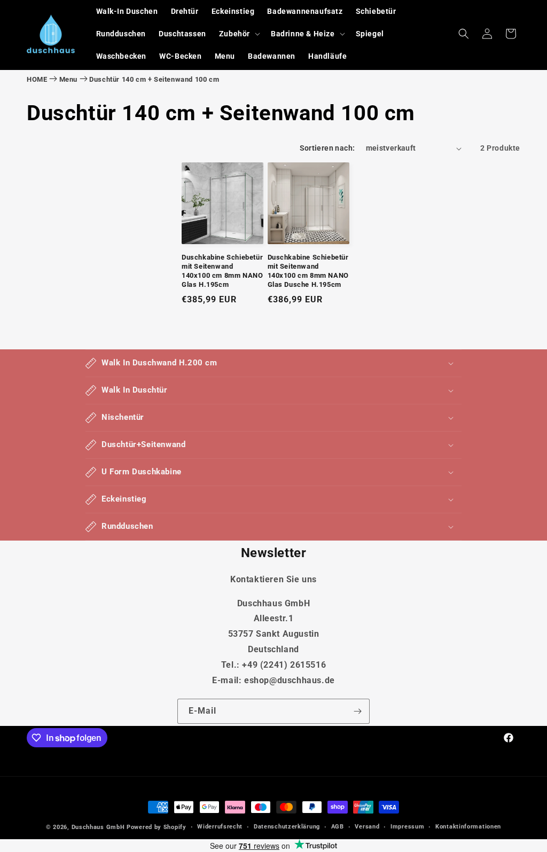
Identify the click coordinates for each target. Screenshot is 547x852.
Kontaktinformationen (468, 826)
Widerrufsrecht (220, 826)
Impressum (407, 826)
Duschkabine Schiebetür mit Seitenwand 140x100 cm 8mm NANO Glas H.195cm (222, 270)
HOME (37, 79)
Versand (367, 826)
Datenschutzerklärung (287, 826)
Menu (68, 79)
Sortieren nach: (327, 148)
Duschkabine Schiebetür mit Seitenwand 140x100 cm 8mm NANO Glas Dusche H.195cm (308, 270)
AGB (337, 826)
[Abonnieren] (357, 711)
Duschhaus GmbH (98, 827)
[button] (238, 33)
